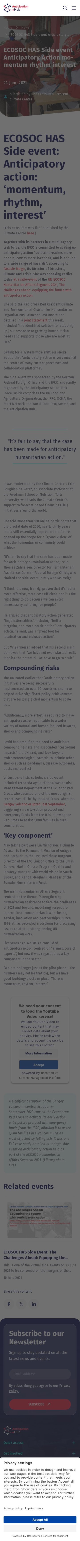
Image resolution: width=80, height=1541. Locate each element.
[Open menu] (73, 8)
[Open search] (65, 8)
